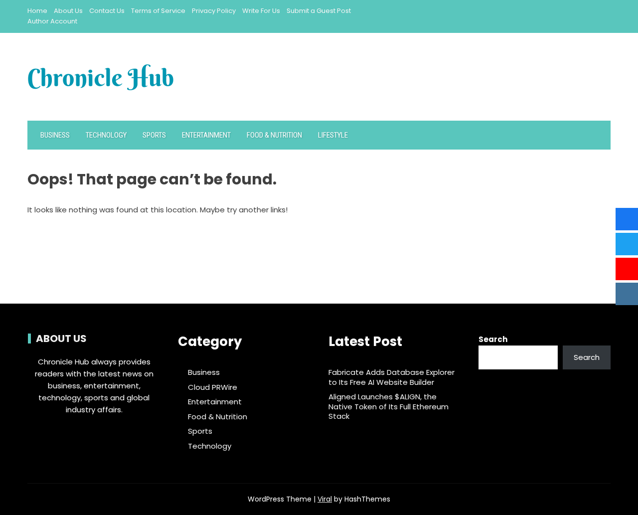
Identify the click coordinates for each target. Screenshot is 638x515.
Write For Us (261, 10)
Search (492, 339)
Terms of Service (158, 10)
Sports (154, 135)
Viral (325, 499)
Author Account (52, 21)
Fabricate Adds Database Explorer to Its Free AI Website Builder (391, 377)
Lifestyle (333, 135)
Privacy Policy (214, 10)
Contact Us (107, 10)
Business (55, 135)
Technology (106, 135)
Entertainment (206, 135)
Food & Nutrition (274, 135)
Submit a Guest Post (319, 10)
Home (37, 10)
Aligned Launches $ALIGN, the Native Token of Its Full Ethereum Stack (388, 406)
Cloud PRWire (212, 387)
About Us (68, 10)
